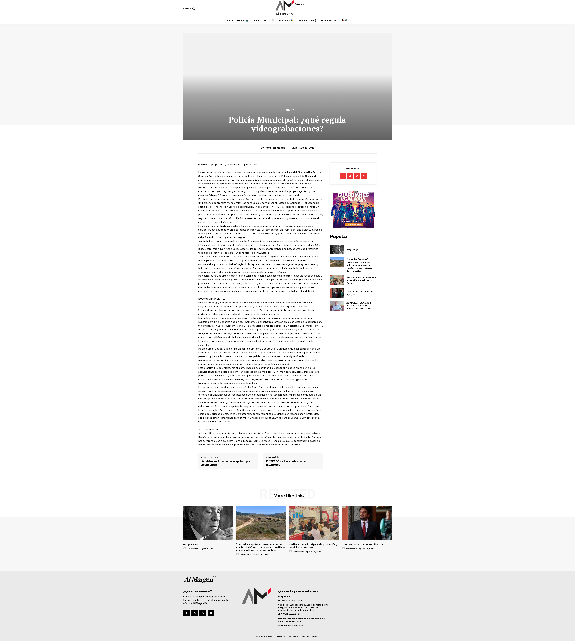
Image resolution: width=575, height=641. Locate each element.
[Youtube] (211, 613)
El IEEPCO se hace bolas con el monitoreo (286, 463)
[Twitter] (350, 176)
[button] (189, 8)
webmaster (193, 549)
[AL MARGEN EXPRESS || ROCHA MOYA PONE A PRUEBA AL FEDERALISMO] (337, 306)
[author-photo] (185, 548)
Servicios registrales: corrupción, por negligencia (225, 463)
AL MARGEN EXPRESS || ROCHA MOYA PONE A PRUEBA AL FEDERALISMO (360, 305)
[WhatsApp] (364, 176)
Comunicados (284, 625)
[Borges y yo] (337, 249)
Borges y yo (352, 249)
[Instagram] (194, 613)
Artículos (283, 600)
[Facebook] (343, 176)
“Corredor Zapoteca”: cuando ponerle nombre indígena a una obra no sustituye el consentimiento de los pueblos (360, 264)
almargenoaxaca (275, 147)
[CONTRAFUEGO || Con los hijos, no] (337, 293)
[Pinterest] (357, 176)
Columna (287, 110)
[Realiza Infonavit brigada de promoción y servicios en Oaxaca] (337, 280)
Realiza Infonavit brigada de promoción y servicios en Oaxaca (361, 280)
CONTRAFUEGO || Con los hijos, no (362, 544)
